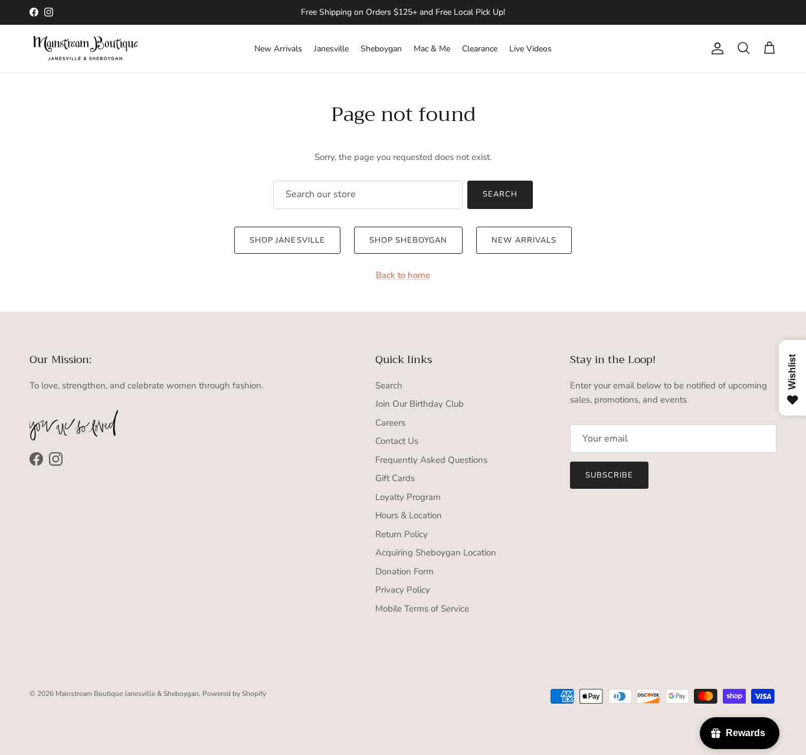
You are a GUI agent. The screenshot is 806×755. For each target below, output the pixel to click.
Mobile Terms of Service (422, 609)
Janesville (331, 48)
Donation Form (404, 571)
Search (500, 194)
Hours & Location (408, 515)
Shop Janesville (287, 240)
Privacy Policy (402, 590)
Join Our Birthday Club (419, 404)
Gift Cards (395, 478)
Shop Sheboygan (408, 240)
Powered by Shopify (234, 693)
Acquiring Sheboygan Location (435, 552)
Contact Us (396, 441)
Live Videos (530, 48)
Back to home (403, 275)
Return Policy (401, 534)
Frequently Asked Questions (431, 460)
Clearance (479, 48)
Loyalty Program (408, 497)
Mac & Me (432, 48)
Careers (390, 423)
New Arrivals (278, 48)
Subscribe (609, 475)
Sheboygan (381, 48)
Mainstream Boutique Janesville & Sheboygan (127, 693)
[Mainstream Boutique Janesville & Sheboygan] (86, 49)
